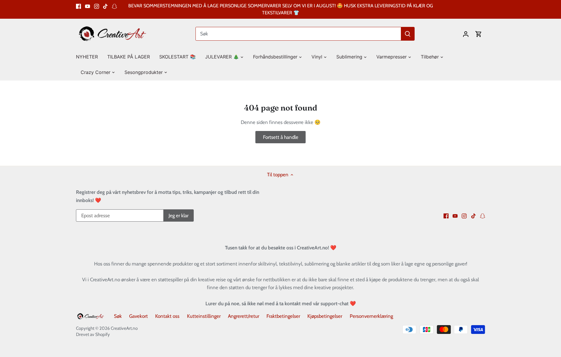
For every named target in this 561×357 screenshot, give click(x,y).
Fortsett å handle (280, 137)
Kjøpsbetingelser (324, 316)
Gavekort (138, 316)
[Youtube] (87, 5)
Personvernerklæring (371, 316)
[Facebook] (78, 5)
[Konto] (465, 34)
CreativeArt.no (124, 328)
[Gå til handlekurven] (478, 34)
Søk (118, 316)
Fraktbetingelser (283, 316)
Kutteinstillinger (204, 316)
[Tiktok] (105, 5)
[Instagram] (96, 5)
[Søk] (407, 33)
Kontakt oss (167, 316)
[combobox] (298, 33)
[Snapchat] (114, 5)
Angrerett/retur (243, 316)
